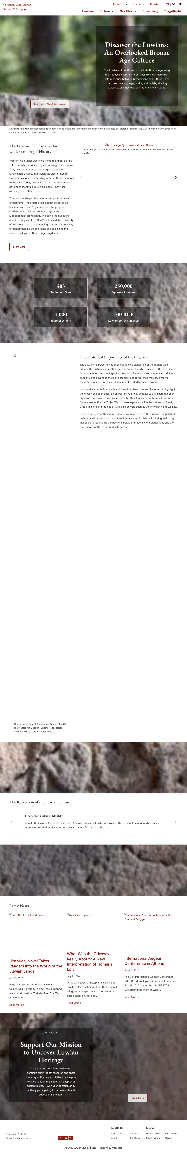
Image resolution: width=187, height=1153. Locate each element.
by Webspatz (115, 1147)
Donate (154, 4)
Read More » (16, 1004)
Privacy (103, 1147)
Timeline (88, 11)
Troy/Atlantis (172, 11)
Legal (94, 1147)
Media (136, 4)
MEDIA (150, 1127)
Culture (104, 11)
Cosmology (150, 11)
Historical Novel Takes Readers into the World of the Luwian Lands (35, 966)
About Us (118, 4)
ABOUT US (117, 1127)
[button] (81, 177)
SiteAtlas (126, 11)
